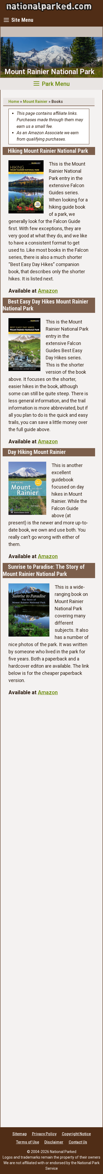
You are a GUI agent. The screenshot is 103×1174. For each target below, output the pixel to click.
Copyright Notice (76, 1134)
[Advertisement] (49, 909)
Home (13, 101)
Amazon (48, 291)
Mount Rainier (35, 101)
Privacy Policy (44, 1134)
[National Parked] (49, 6)
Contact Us (78, 1142)
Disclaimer (53, 1142)
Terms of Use (27, 1142)
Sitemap (19, 1134)
